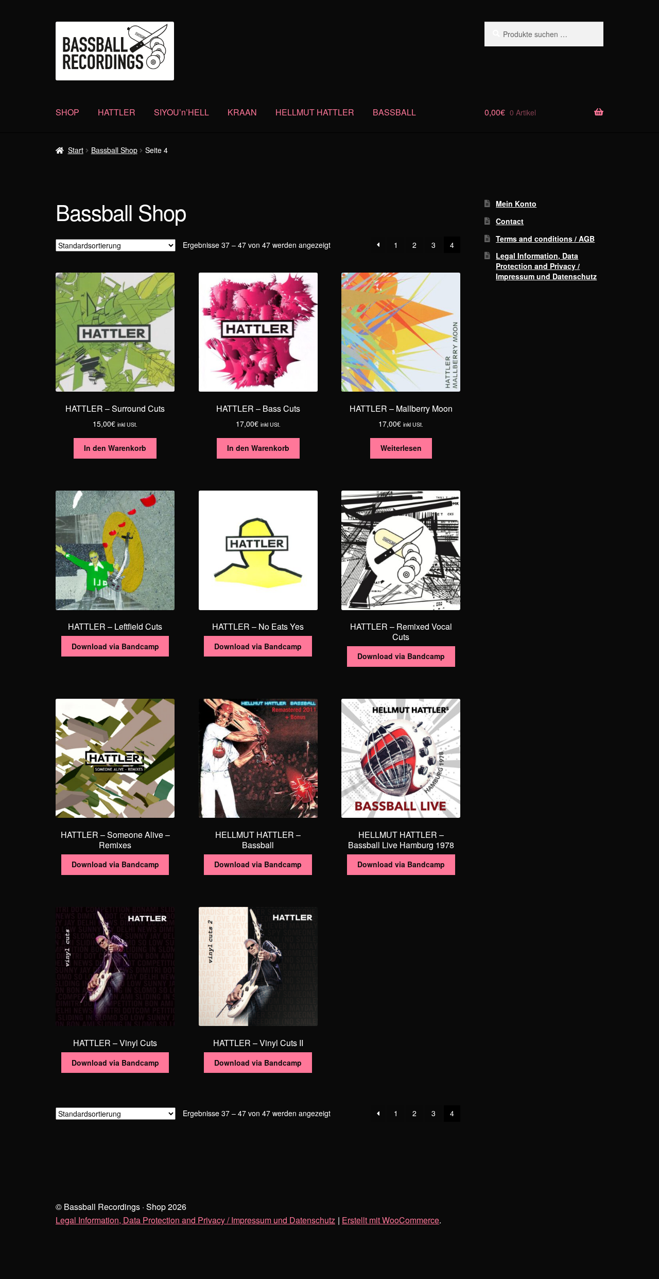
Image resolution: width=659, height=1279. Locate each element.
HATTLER (116, 112)
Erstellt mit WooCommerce (390, 1220)
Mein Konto (516, 203)
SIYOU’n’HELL (181, 112)
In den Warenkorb (115, 448)
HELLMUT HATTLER (314, 112)
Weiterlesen (401, 448)
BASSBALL (394, 112)
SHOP (67, 112)
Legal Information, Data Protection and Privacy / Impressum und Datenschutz (546, 265)
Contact (510, 221)
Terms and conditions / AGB (545, 238)
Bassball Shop (114, 150)
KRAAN (242, 112)
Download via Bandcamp (115, 646)
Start (75, 150)
